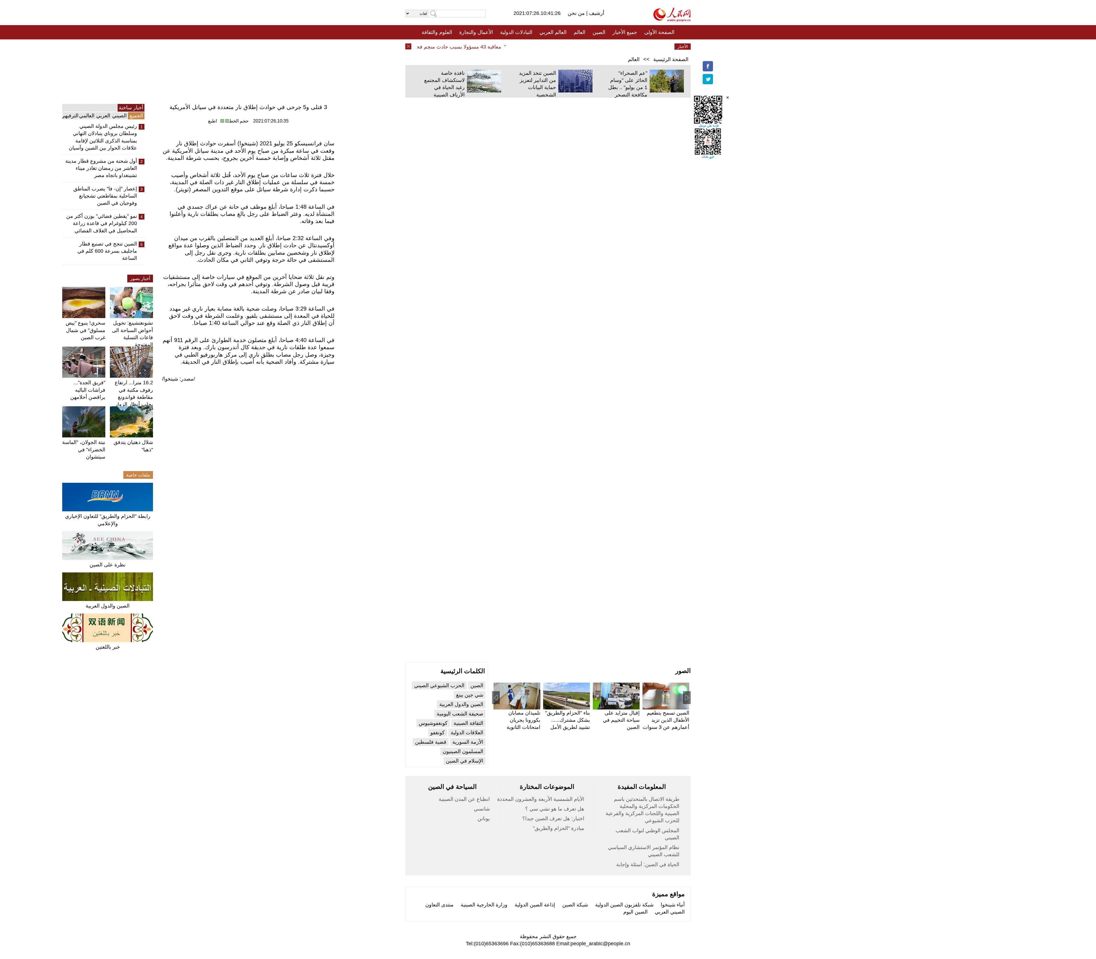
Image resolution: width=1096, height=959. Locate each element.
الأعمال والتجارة (476, 32)
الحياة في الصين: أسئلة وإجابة (647, 864)
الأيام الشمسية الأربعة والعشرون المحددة (540, 799)
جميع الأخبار (625, 32)
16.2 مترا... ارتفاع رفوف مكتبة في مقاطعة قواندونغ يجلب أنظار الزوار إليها (134, 397)
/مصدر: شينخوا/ (178, 379)
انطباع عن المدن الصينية (464, 799)
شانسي (482, 809)
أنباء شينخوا (673, 905)
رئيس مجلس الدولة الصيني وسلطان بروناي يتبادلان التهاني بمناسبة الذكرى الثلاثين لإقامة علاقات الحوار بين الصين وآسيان (103, 137)
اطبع (212, 120)
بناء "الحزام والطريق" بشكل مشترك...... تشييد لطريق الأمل (567, 720)
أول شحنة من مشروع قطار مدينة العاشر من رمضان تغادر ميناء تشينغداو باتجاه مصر (101, 168)
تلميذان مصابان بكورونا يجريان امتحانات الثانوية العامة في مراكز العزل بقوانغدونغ (522, 727)
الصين (599, 32)
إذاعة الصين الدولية (535, 905)
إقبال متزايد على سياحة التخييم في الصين (621, 720)
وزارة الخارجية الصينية (484, 905)
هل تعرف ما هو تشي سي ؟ (554, 809)
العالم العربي (553, 32)
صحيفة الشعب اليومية (460, 714)
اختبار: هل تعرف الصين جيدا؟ (553, 818)
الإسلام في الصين (464, 761)
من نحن (577, 13)
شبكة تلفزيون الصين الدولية (624, 905)
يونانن (484, 818)
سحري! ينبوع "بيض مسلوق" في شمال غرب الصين (85, 330)
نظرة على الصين (108, 565)
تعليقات (544, 46)
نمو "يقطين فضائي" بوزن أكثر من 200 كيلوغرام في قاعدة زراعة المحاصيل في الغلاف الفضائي (101, 223)
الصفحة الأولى (659, 32)
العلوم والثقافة (437, 32)
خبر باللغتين (108, 647)
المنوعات (568, 46)
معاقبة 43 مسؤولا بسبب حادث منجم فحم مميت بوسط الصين (454, 47)
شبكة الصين (575, 905)
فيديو (523, 46)
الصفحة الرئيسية (670, 59)
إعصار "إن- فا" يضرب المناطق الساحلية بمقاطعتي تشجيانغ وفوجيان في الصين (105, 196)
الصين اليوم (635, 912)
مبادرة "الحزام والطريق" (558, 828)
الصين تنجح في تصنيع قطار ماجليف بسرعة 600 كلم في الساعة (107, 251)
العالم (579, 32)
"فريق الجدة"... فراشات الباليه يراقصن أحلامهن (87, 390)
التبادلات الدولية (516, 32)
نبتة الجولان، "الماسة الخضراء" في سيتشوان (83, 449)
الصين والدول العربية (108, 606)
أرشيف (596, 13)
